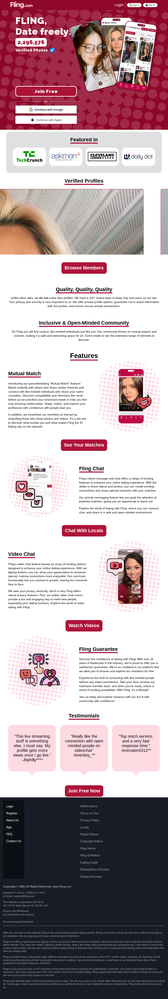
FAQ (9, 834)
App (8, 827)
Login (119, 5)
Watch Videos (84, 625)
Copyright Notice (91, 841)
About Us (12, 820)
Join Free (46, 91)
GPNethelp (22, 911)
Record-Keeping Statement (18, 921)
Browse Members (84, 267)
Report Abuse (89, 834)
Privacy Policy (90, 820)
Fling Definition (90, 855)
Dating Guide (89, 862)
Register (11, 813)
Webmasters (89, 806)
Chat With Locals (84, 530)
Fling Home (88, 848)
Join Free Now (84, 790)
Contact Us (13, 841)
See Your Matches (84, 445)
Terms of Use (89, 813)
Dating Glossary (91, 876)
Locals (84, 827)
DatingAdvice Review (94, 869)
